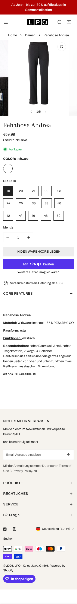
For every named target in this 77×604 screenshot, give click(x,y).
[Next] (45, 111)
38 (47, 203)
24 (8, 203)
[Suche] (59, 22)
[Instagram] (14, 529)
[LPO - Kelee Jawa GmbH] (37, 22)
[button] (69, 22)
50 (59, 215)
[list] (38, 78)
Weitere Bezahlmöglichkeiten (38, 272)
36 (34, 203)
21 (34, 191)
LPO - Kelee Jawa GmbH (31, 565)
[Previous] (31, 111)
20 (21, 191)
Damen (30, 35)
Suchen (8, 538)
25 (21, 203)
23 (59, 191)
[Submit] (68, 454)
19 (8, 191)
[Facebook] (5, 529)
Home (12, 35)
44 (20, 215)
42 (8, 215)
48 (46, 215)
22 (46, 191)
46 (33, 215)
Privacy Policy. (23, 471)
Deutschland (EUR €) (56, 528)
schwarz (8, 168)
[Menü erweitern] (5, 22)
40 (59, 203)
